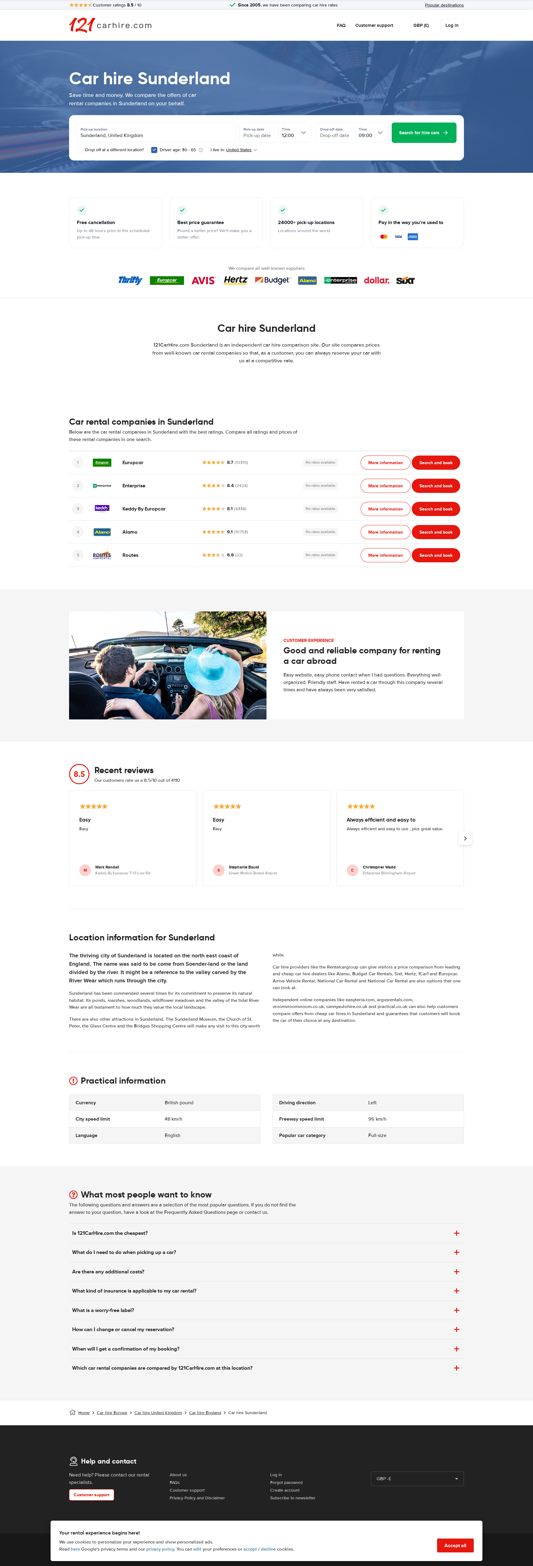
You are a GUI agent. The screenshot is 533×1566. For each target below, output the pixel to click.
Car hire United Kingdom (158, 1412)
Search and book (435, 463)
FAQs (175, 1482)
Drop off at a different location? (114, 149)
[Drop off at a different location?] (79, 150)
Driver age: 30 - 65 (178, 149)
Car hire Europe (112, 1412)
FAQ (341, 25)
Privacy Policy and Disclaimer (197, 1498)
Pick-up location (94, 129)
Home (84, 1412)
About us (178, 1474)
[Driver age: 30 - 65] (154, 150)
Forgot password (286, 1482)
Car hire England (205, 1412)
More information (385, 463)
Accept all (455, 1545)
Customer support (374, 25)
